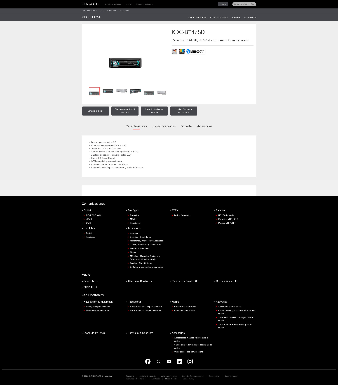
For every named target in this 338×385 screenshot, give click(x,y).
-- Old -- (102, 11)
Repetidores (136, 223)
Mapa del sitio (171, 379)
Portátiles (134, 215)
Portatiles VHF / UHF (228, 219)
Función (112, 11)
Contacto (156, 379)
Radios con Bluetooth (185, 281)
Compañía (130, 376)
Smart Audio (91, 281)
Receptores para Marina (185, 306)
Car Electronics (144, 4)
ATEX (175, 211)
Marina (175, 302)
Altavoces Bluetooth (140, 281)
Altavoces (221, 302)
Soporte (236, 17)
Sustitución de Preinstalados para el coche (235, 326)
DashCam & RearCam (140, 333)
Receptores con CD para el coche (146, 306)
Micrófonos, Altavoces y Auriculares (146, 240)
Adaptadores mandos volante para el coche (191, 339)
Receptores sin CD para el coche (145, 310)
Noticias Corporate (148, 376)
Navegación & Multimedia (98, 302)
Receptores (134, 302)
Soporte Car (214, 376)
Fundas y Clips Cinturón (141, 263)
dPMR (89, 219)
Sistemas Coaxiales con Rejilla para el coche (235, 319)
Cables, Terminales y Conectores (145, 244)
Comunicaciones (113, 4)
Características (197, 17)
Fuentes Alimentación (140, 248)
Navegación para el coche (98, 306)
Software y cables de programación (146, 267)
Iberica (223, 4)
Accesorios (250, 17)
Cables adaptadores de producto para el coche (193, 346)
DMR (88, 223)
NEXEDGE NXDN (94, 215)
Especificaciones (219, 17)
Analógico (133, 211)
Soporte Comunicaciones (192, 376)
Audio (129, 4)
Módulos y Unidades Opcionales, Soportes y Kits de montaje (145, 258)
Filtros (133, 252)
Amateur (221, 211)
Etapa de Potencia (94, 333)
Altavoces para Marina (184, 310)
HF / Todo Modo (226, 215)
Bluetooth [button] (124, 11)
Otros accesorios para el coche (188, 351)
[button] (125, 57)
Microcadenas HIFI (226, 281)
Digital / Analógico (182, 215)
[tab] (136, 128)
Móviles (133, 219)
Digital (87, 211)
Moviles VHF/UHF (226, 223)
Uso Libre (89, 228)
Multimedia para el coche (97, 310)
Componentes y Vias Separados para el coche (236, 312)
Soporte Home (231, 376)
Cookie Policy (188, 379)
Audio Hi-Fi (90, 287)
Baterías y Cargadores (140, 237)
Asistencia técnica (169, 376)
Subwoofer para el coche (229, 306)
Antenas (134, 233)
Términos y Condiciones (136, 379)
